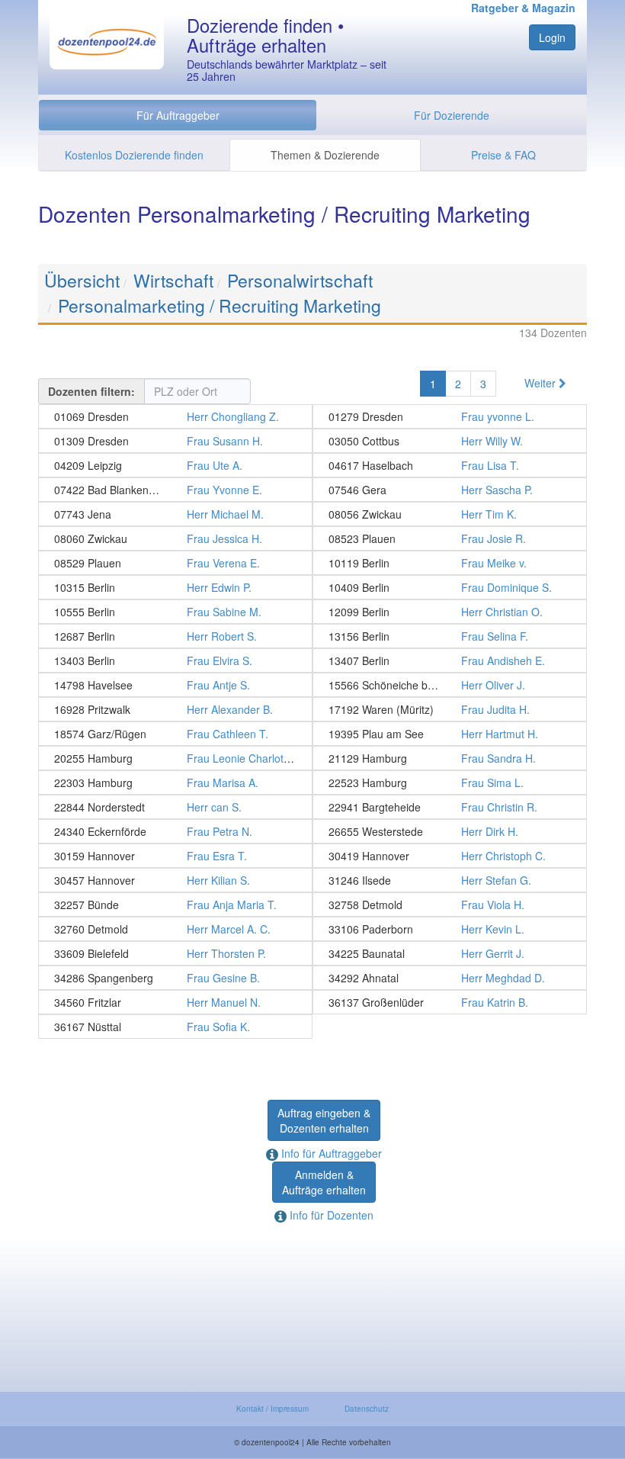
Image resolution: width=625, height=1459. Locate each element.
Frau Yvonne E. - (175, 489)
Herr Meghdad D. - (449, 977)
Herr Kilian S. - (175, 880)
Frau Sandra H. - (449, 758)
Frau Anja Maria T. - (175, 904)
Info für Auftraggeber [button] (330, 1153)
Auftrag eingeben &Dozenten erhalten (323, 1120)
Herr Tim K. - (449, 514)
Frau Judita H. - (449, 709)
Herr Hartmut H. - (449, 733)
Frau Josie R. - (449, 538)
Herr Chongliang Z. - (175, 416)
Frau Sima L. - (449, 782)
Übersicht (82, 280)
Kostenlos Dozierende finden (134, 154)
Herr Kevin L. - (449, 928)
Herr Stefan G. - (449, 880)
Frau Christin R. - (449, 806)
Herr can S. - (175, 806)
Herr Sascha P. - (449, 489)
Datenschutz (367, 1408)
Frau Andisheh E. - (449, 660)
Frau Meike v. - (449, 562)
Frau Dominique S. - (449, 587)
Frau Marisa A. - (175, 782)
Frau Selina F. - (449, 636)
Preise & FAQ (503, 154)
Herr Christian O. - (449, 611)
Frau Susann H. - (175, 440)
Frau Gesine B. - (175, 977)
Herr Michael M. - (175, 514)
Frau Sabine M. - (175, 611)
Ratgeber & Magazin (523, 7)
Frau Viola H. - (449, 904)
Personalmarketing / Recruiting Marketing (219, 305)
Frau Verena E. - (175, 562)
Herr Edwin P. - (175, 587)
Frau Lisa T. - (449, 465)
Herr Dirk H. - (449, 831)
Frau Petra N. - (175, 831)
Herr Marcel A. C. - (175, 928)
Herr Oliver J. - (449, 684)
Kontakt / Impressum (272, 1408)
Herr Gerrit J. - (449, 953)
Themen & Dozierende (325, 154)
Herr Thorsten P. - (175, 953)
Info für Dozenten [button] (330, 1215)
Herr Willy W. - (449, 440)
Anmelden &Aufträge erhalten (324, 1182)
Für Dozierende (451, 115)
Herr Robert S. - (175, 636)
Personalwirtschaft (300, 280)
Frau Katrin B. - (449, 1002)
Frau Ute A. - (175, 465)
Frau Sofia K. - (175, 1026)
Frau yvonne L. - (449, 416)
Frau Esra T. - (175, 855)
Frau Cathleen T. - (175, 733)
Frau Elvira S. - (175, 660)
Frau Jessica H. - (175, 538)
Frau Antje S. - (175, 684)
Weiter (541, 382)
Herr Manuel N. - (175, 1002)
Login (552, 37)
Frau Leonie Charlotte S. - (175, 758)
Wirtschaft (173, 280)
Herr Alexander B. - (175, 709)
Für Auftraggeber (178, 115)
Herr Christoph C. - (449, 855)
